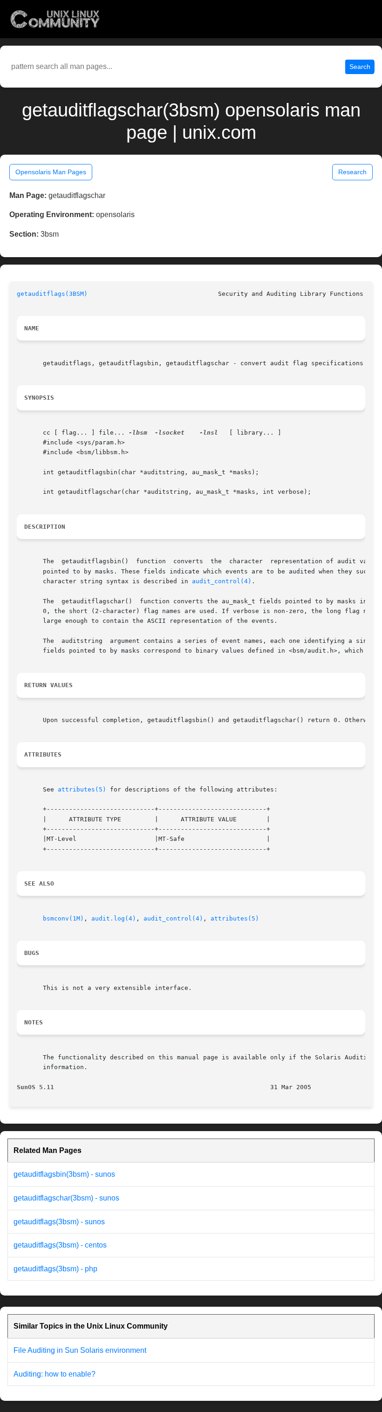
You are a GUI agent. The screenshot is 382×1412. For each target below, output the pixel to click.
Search (359, 66)
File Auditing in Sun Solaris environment (80, 1350)
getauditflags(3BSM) (52, 293)
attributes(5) (82, 789)
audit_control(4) (222, 581)
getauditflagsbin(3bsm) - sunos (64, 1174)
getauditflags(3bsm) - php (55, 1269)
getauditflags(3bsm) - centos (60, 1245)
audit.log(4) (113, 918)
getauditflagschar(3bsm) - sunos (66, 1198)
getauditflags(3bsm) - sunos (59, 1222)
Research (352, 172)
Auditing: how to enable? (55, 1374)
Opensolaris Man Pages (50, 172)
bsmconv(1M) (63, 918)
